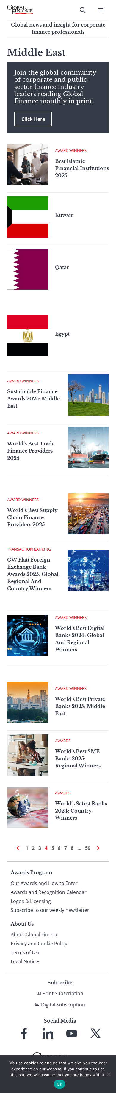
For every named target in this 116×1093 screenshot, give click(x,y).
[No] (109, 1074)
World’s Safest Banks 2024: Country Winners (81, 811)
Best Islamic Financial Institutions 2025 (82, 168)
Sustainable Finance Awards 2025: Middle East (33, 399)
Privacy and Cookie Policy (39, 943)
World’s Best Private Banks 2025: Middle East (80, 706)
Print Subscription (63, 993)
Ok (59, 1084)
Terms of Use (25, 952)
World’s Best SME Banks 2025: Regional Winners (78, 758)
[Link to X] (95, 1033)
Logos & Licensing (31, 901)
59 (87, 848)
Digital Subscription (63, 1004)
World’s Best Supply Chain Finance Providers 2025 (32, 517)
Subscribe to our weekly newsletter (50, 910)
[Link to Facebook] (24, 1033)
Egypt (62, 334)
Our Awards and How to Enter (44, 883)
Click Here (33, 119)
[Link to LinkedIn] (48, 1033)
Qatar (62, 267)
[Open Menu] (100, 10)
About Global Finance (35, 934)
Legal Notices (25, 961)
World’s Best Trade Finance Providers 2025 (30, 451)
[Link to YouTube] (71, 1033)
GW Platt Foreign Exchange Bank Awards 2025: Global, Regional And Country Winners (33, 574)
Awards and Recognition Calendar (49, 892)
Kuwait (64, 215)
